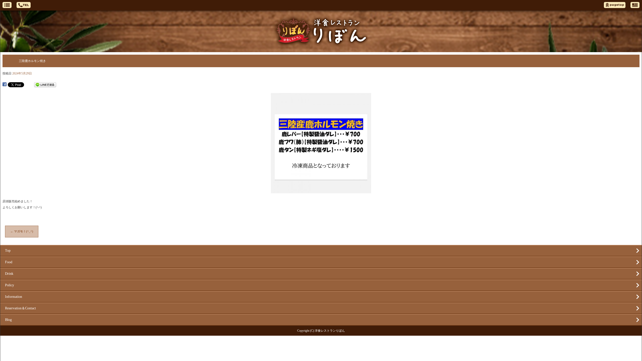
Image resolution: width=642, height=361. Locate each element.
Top (8, 250)
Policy (9, 285)
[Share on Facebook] (5, 84)
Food (8, 262)
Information (13, 297)
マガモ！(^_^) (21, 231)
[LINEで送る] (45, 84)
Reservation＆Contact (20, 308)
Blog (8, 320)
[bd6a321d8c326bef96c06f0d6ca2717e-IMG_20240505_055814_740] (321, 191)
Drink (9, 274)
